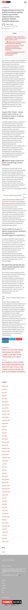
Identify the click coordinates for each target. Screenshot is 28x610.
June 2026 (4, 392)
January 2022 (5, 523)
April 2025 (4, 436)
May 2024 (4, 470)
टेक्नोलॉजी (4, 585)
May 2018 (4, 538)
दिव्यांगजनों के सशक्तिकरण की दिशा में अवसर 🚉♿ (11, 575)
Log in (3, 552)
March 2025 (5, 439)
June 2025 (4, 429)
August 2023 (5, 495)
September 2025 (6, 420)
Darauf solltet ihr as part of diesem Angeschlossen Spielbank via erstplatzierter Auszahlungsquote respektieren (14, 48)
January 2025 (5, 445)
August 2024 (5, 460)
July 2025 (4, 426)
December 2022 (6, 516)
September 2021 (6, 526)
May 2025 (4, 433)
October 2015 (5, 541)
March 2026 (5, 401)
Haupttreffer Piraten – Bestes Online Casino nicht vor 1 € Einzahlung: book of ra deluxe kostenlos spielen (15, 38)
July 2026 (4, 389)
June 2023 (4, 501)
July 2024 (4, 464)
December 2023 (6, 485)
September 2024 (6, 457)
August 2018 (5, 532)
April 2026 (4, 398)
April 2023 (4, 507)
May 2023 (4, 504)
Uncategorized (5, 7)
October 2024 (5, 454)
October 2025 (5, 417)
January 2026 (5, 408)
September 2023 (6, 492)
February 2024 (5, 479)
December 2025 (6, 411)
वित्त (2, 590)
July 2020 (4, 529)
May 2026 (4, 395)
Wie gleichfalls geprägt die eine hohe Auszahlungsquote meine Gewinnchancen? (15, 53)
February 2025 (5, 442)
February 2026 (5, 405)
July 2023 (4, 498)
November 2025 (6, 414)
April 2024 (4, 473)
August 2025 (5, 423)
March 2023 (5, 510)
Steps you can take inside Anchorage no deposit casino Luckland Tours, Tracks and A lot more (12, 353)
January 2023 (5, 513)
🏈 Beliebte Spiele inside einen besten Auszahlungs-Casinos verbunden (15, 42)
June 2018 (4, 535)
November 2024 (6, 451)
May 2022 (4, 519)
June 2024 (4, 467)
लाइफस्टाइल (4, 588)
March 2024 (5, 476)
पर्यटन (3, 592)
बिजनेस (3, 583)
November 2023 (6, 488)
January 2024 (5, 482)
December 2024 (6, 448)
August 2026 (5, 386)
